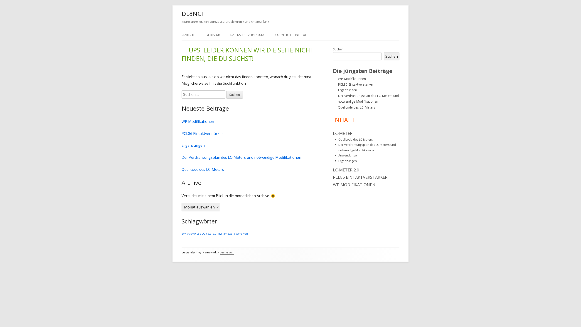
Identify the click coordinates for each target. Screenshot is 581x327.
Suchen (338, 49)
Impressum (213, 35)
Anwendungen (348, 155)
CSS (199, 233)
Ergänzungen (193, 145)
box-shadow (189, 233)
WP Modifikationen (198, 121)
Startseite (189, 35)
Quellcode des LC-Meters (203, 169)
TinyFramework (226, 233)
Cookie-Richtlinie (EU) (290, 35)
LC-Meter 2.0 (346, 170)
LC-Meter (342, 133)
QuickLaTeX (209, 233)
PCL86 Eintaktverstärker (202, 133)
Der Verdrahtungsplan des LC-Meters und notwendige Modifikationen (241, 157)
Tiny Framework (206, 252)
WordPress (242, 233)
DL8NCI (192, 14)
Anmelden (226, 252)
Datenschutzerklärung (247, 35)
